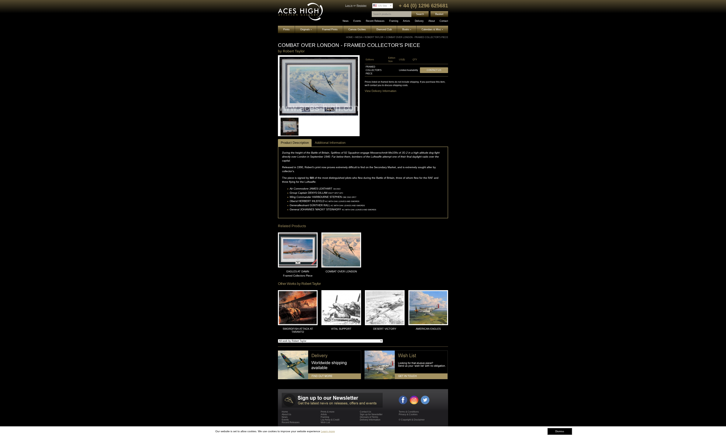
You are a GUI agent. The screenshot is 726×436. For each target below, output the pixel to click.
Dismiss (559, 431)
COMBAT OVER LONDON (341, 271)
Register (362, 5)
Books (406, 29)
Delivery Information (370, 419)
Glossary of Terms (369, 417)
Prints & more (327, 411)
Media (358, 37)
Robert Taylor (374, 37)
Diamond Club (384, 29)
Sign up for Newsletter (371, 414)
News (346, 20)
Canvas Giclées (357, 29)
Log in (349, 5)
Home (349, 37)
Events (357, 20)
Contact (444, 20)
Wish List (325, 422)
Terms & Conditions (409, 411)
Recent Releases (375, 20)
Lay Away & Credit (330, 419)
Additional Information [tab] (330, 143)
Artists (406, 20)
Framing (393, 20)
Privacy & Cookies (408, 414)
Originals (306, 29)
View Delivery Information (380, 90)
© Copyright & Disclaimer (412, 419)
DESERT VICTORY (384, 328)
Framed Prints (330, 29)
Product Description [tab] (295, 143)
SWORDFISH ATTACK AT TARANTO (298, 330)
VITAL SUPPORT (341, 328)
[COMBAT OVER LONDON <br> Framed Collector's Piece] (318, 114)
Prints (286, 29)
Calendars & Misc (432, 29)
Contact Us (434, 70)
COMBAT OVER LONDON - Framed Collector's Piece (417, 37)
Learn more (328, 431)
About (431, 20)
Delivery (419, 20)
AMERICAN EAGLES (428, 328)
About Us (286, 414)
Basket (439, 14)
